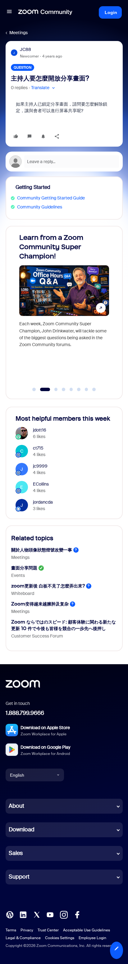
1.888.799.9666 (25, 713)
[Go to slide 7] (86, 389)
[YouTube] (50, 914)
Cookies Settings (59, 937)
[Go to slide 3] (53, 389)
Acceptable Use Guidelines (86, 930)
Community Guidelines (39, 207)
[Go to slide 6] (79, 389)
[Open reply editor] (64, 161)
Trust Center (48, 930)
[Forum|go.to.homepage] (45, 12)
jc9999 (40, 466)
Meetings (18, 32)
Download (21, 829)
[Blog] (10, 914)
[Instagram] (64, 914)
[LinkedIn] (23, 914)
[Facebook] (77, 914)
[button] (9, 12)
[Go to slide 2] (41, 389)
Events (18, 575)
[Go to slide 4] (63, 389)
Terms (11, 930)
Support (19, 876)
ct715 (38, 448)
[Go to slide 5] (71, 389)
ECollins (41, 484)
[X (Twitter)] (37, 914)
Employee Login (92, 937)
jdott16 (39, 430)
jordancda (43, 502)
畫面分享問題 (24, 568)
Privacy (27, 930)
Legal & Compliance (23, 937)
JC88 (25, 49)
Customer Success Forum (37, 636)
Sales (16, 853)
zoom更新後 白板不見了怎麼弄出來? (48, 586)
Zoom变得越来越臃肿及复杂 (40, 604)
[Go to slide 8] (94, 389)
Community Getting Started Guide (51, 198)
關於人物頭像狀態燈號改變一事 (41, 550)
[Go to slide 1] (34, 389)
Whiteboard (22, 593)
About (16, 806)
